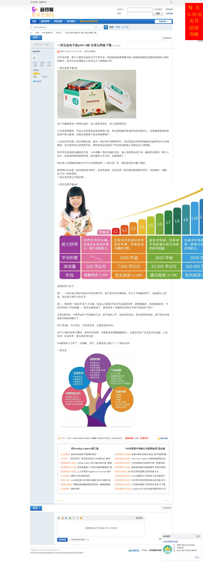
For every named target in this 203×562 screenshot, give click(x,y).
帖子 (97, 27)
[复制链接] (116, 46)
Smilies (81, 518)
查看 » (197, 558)
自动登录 (158, 9)
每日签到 (71, 21)
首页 (34, 21)
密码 (119, 13)
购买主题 (163, 438)
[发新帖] (36, 37)
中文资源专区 (47, 33)
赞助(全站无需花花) (89, 21)
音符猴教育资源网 (31, 33)
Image (66, 518)
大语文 (58, 33)
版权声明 (45, 21)
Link (70, 518)
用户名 (120, 9)
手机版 (144, 550)
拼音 (127, 27)
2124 (35, 63)
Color (62, 518)
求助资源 (58, 21)
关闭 (198, 536)
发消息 (38, 81)
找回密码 (169, 9)
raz (122, 27)
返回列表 (167, 38)
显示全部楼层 (90, 51)
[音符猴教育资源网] (43, 17)
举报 (167, 501)
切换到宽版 (171, 2)
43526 (44, 77)
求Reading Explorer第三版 (85, 448)
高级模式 (139, 518)
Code (77, 518)
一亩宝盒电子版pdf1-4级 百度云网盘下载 (80, 33)
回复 (62, 501)
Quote (73, 518)
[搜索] (105, 27)
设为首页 (34, 2)
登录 (106, 528)
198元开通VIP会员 (170, 542)
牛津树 (117, 27)
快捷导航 (162, 21)
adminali (36, 51)
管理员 (36, 70)
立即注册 (169, 13)
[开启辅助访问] (168, 2)
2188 (42, 63)
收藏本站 (42, 2)
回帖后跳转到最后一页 (80, 540)
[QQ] (134, 550)
